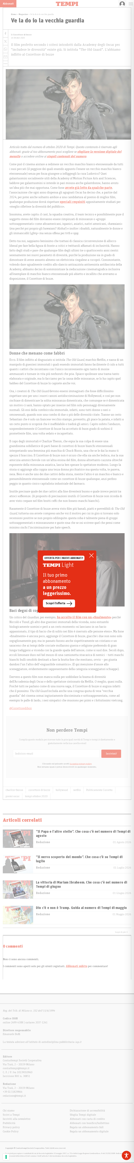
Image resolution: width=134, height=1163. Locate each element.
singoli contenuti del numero (66, 156)
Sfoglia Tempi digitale (83, 1114)
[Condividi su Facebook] (5, 33)
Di (21, 35)
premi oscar (13, 796)
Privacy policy (11, 1127)
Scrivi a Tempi (11, 1114)
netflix (77, 790)
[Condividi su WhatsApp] (5, 49)
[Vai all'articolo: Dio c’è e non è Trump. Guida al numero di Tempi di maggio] (18, 915)
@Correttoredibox (20, 708)
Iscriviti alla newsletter (17, 1119)
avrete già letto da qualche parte (88, 187)
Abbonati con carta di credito (87, 1119)
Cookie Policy (10, 1131)
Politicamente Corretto (99, 790)
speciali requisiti (72, 202)
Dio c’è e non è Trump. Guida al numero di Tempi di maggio (81, 908)
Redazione (43, 842)
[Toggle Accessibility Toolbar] (126, 1155)
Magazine (23, 14)
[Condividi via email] (5, 57)
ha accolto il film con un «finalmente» (84, 617)
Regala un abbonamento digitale (89, 1131)
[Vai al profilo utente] (122, 3)
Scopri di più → (121, 932)
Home (14, 14)
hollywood (62, 790)
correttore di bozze (39, 790)
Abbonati (8, 3)
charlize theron (14, 790)
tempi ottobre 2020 (36, 796)
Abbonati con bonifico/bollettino (89, 1123)
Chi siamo (8, 1110)
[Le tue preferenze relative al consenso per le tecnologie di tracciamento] (6, 1157)
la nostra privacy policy (80, 764)
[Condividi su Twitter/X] (5, 41)
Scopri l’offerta (55, 603)
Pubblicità (9, 1123)
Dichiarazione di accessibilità (87, 1110)
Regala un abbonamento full (86, 1127)
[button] (5, 63)
